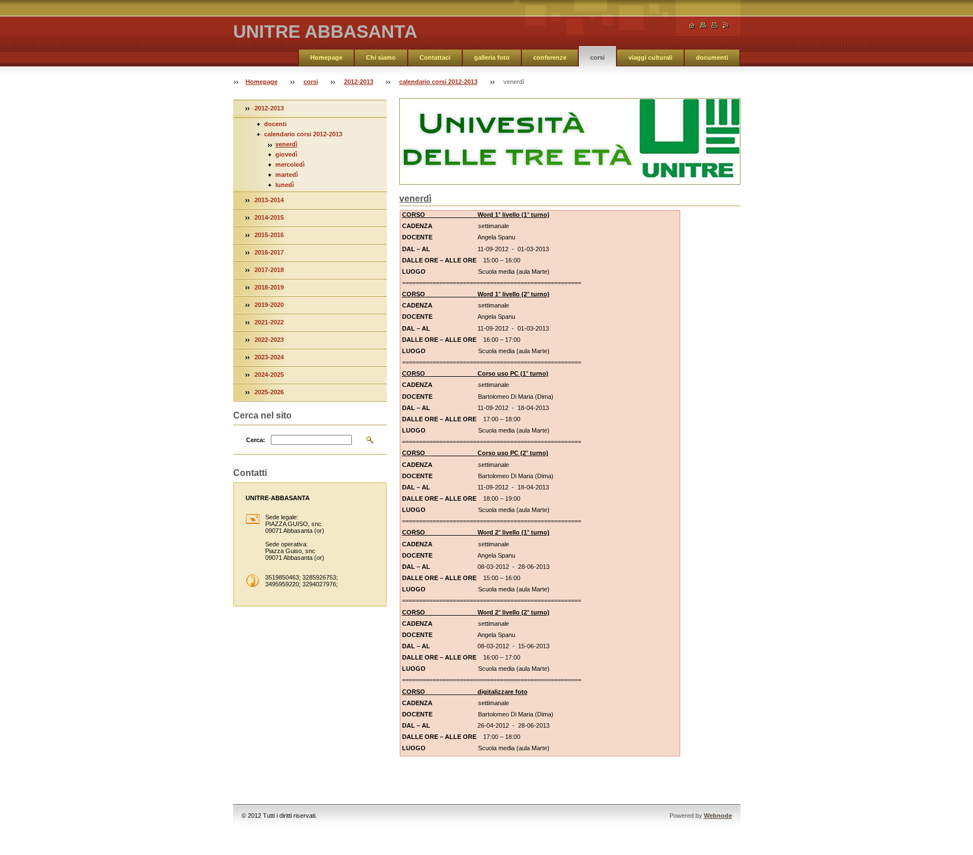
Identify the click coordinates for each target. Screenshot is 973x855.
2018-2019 (269, 287)
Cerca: (255, 440)
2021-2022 (269, 322)
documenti (712, 57)
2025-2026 (269, 392)
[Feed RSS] (725, 26)
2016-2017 (269, 252)
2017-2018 (269, 269)
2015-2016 (269, 234)
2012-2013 (358, 81)
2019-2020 (269, 304)
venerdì (286, 144)
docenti (275, 124)
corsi (597, 57)
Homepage (326, 57)
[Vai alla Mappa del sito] (703, 26)
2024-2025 (269, 374)
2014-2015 (269, 217)
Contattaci (434, 57)
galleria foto (492, 57)
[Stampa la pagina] (714, 26)
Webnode (718, 815)
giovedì (286, 154)
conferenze (549, 57)
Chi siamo (381, 57)
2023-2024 (269, 357)
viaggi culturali (650, 57)
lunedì (284, 184)
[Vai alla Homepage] (692, 26)
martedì (286, 174)
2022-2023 (269, 339)
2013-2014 (269, 200)
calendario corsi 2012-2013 (438, 81)
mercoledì (290, 164)
